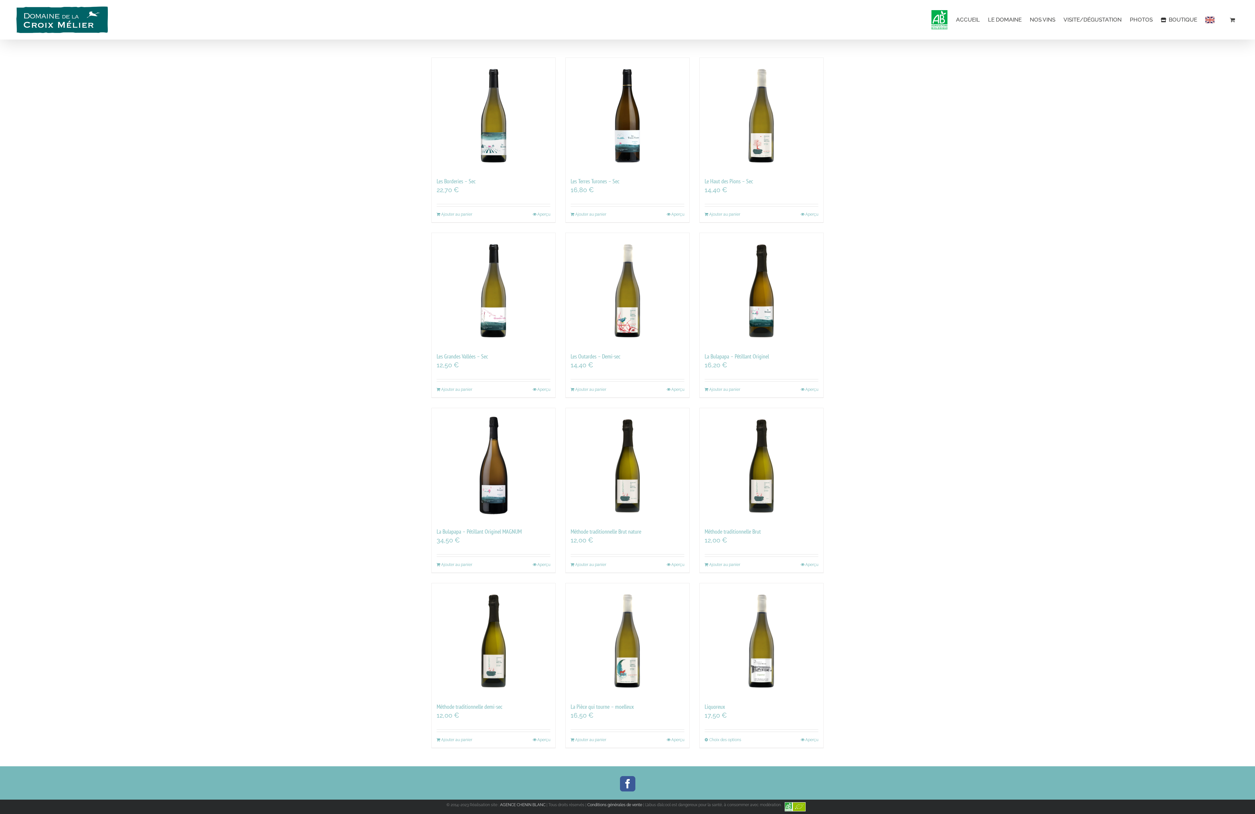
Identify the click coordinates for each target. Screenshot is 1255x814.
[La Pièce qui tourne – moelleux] (627, 639)
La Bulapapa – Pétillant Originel (737, 356)
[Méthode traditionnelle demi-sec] (493, 639)
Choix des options (725, 740)
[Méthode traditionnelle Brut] (761, 464)
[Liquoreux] (761, 639)
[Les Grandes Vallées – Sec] (493, 289)
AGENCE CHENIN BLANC (522, 805)
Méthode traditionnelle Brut (733, 531)
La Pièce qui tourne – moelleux (602, 706)
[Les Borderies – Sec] (493, 114)
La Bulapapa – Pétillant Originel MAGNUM (479, 531)
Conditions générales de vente (614, 805)
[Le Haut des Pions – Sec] (761, 114)
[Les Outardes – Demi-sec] (627, 289)
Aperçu (543, 214)
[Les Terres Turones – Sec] (627, 114)
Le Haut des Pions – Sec (729, 181)
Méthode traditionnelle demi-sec (469, 706)
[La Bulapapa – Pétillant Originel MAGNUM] (493, 464)
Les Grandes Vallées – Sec (462, 356)
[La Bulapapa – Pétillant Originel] (761, 289)
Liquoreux (715, 706)
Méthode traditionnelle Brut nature (606, 531)
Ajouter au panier (456, 214)
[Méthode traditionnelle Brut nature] (627, 464)
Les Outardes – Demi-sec (595, 356)
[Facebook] (627, 783)
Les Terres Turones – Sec (595, 181)
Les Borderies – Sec (456, 181)
